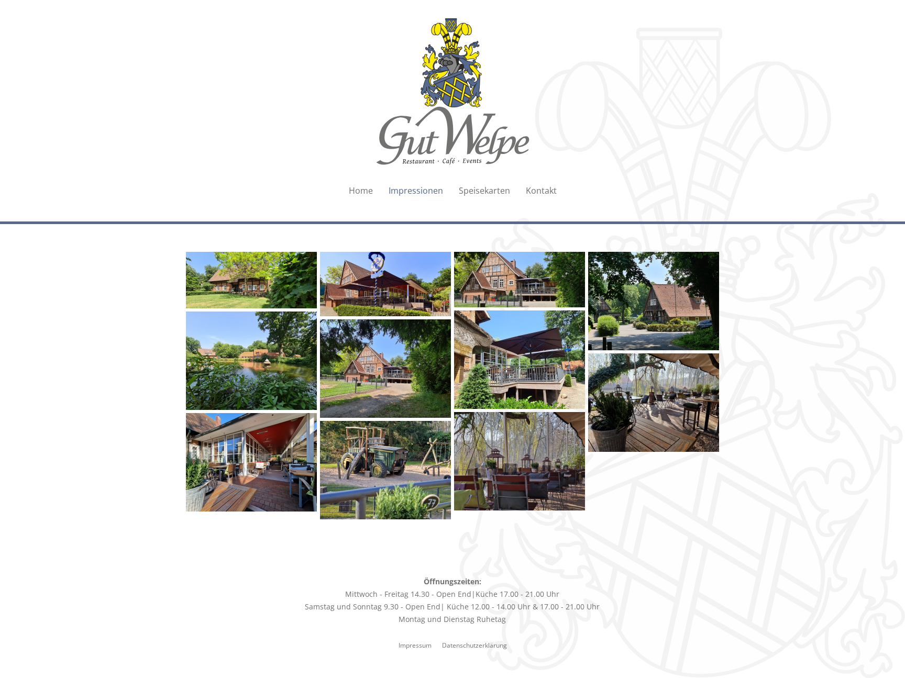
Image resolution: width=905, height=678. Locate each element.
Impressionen (416, 190)
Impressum (415, 645)
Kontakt (541, 190)
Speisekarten (484, 190)
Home (361, 190)
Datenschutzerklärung (474, 645)
